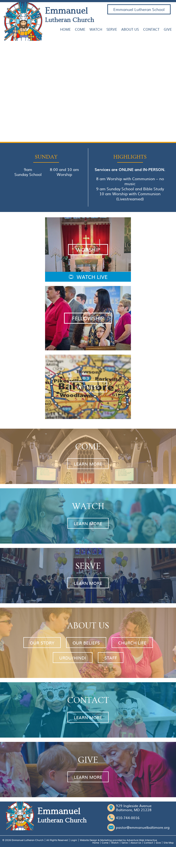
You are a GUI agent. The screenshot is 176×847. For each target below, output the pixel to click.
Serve (111, 29)
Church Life (132, 642)
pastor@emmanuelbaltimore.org (143, 827)
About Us (130, 29)
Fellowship (88, 318)
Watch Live (91, 277)
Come (80, 29)
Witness (88, 387)
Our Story (42, 642)
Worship (88, 249)
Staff (110, 657)
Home (65, 29)
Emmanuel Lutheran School (139, 9)
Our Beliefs (86, 642)
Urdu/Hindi (72, 657)
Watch (96, 29)
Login (74, 840)
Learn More (88, 463)
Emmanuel (69, 15)
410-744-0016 (128, 817)
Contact (151, 29)
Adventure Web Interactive (142, 840)
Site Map (169, 842)
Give (168, 29)
